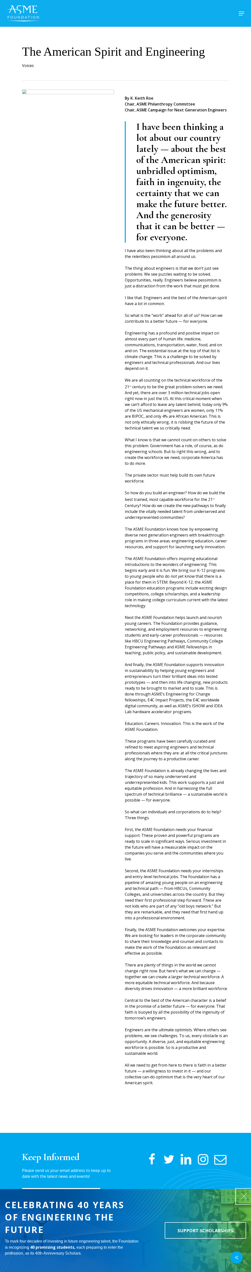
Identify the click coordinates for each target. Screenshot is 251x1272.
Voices (28, 65)
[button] (241, 13)
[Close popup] (243, 1196)
